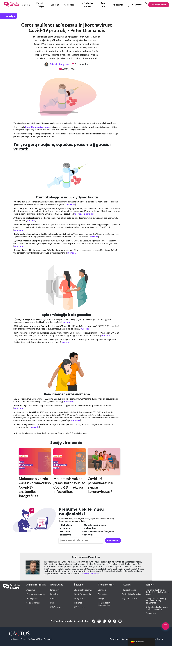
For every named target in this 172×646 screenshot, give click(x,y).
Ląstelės (54, 594)
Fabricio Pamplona (59, 64)
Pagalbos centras (130, 598)
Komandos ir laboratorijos (104, 603)
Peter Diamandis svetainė (38, 127)
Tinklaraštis (117, 4)
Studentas (102, 594)
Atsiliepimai (31, 598)
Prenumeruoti (113, 540)
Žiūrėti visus (55, 607)
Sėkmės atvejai (33, 602)
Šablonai (55, 4)
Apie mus (103, 5)
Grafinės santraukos (83, 594)
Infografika (79, 598)
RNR (52, 598)
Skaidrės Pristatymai (83, 589)
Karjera (160, 639)
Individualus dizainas (87, 5)
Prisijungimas (137, 5)
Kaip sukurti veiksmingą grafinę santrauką (157, 608)
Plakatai (78, 602)
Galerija (26, 4)
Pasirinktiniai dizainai (131, 594)
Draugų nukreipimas (35, 594)
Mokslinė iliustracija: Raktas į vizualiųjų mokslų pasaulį (157, 591)
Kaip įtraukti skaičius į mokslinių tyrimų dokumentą (156, 600)
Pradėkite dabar (159, 5)
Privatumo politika (117, 639)
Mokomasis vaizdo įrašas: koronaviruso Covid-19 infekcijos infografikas (69, 485)
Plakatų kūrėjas (40, 5)
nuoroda (71, 204)
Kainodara (69, 4)
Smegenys (55, 589)
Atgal (12, 16)
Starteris (102, 589)
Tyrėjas (101, 598)
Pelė (52, 602)
